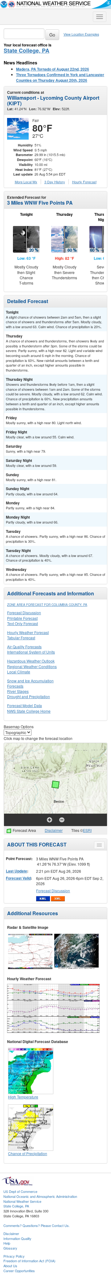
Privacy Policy (14, 1256)
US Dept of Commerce (20, 1191)
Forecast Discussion (24, 612)
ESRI (87, 830)
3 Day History (54, 181)
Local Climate (18, 671)
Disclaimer (54, 830)
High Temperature (23, 1096)
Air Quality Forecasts (24, 646)
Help (6, 1243)
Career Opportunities (19, 1270)
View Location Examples (81, 34)
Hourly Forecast (84, 181)
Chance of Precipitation (27, 1153)
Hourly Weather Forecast (28, 632)
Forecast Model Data (24, 705)
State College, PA (26, 50)
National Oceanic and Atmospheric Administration (40, 1196)
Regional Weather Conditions (32, 666)
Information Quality (17, 1238)
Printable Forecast (22, 618)
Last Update (16, 871)
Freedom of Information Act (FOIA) (29, 1260)
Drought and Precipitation (28, 696)
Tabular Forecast (21, 637)
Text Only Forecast (22, 623)
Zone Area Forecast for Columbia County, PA (47, 604)
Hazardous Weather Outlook (31, 660)
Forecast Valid (18, 878)
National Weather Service (22, 1201)
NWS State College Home (29, 711)
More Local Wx (26, 181)
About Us (10, 1265)
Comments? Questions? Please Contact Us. (36, 1225)
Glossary (10, 1248)
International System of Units (31, 652)
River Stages (18, 691)
